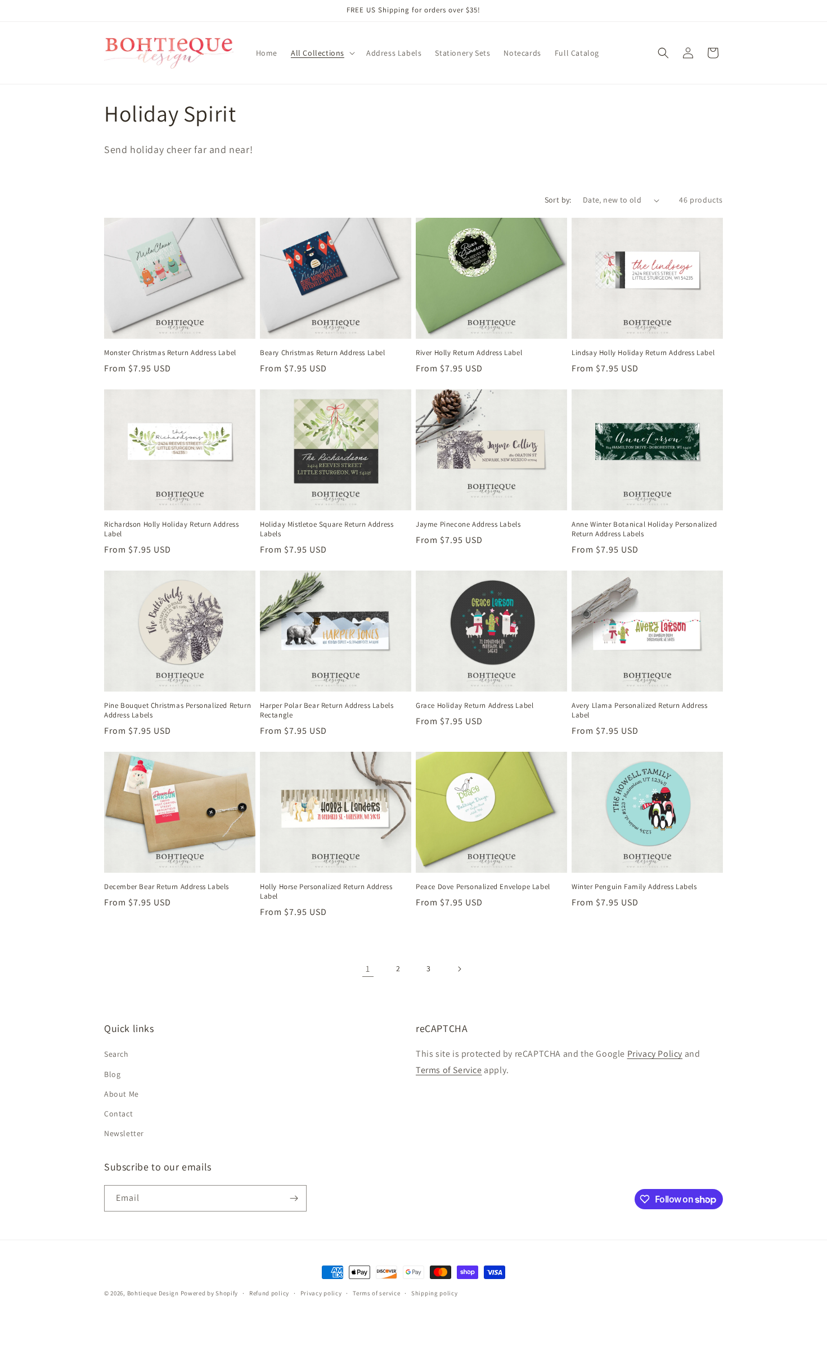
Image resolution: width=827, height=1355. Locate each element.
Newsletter (124, 1133)
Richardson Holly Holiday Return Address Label (171, 529)
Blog (112, 1074)
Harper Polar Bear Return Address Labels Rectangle (326, 710)
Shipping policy (434, 1293)
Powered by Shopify (210, 1293)
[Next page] (459, 969)
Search (116, 1054)
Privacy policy (321, 1293)
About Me (121, 1094)
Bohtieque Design (153, 1293)
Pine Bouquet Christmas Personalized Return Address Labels (177, 710)
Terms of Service (449, 1070)
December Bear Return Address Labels (166, 886)
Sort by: (558, 200)
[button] (321, 53)
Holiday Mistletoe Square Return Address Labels (326, 529)
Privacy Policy (654, 1054)
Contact (118, 1114)
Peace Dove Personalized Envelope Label (483, 886)
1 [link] (368, 969)
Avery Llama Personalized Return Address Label (639, 710)
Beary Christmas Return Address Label (322, 352)
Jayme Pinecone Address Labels (468, 524)
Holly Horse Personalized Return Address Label (326, 891)
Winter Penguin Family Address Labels (634, 886)
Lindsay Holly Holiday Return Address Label (643, 352)
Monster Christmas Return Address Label (170, 352)
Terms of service (376, 1293)
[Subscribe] (293, 1198)
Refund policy (269, 1293)
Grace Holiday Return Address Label (474, 705)
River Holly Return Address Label (469, 352)
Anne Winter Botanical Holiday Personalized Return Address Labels (644, 529)
